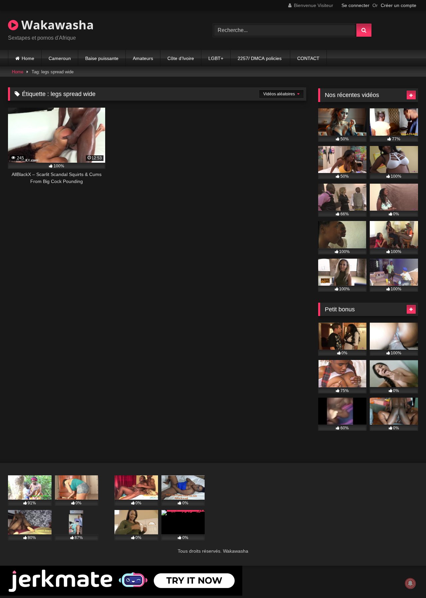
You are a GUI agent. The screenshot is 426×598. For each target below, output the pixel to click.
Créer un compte (398, 5)
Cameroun (60, 58)
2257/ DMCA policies (260, 58)
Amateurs (143, 58)
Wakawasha (56, 25)
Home (28, 58)
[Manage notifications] (410, 583)
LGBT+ (215, 58)
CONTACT (308, 58)
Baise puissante (101, 58)
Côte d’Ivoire (180, 58)
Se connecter (355, 5)
